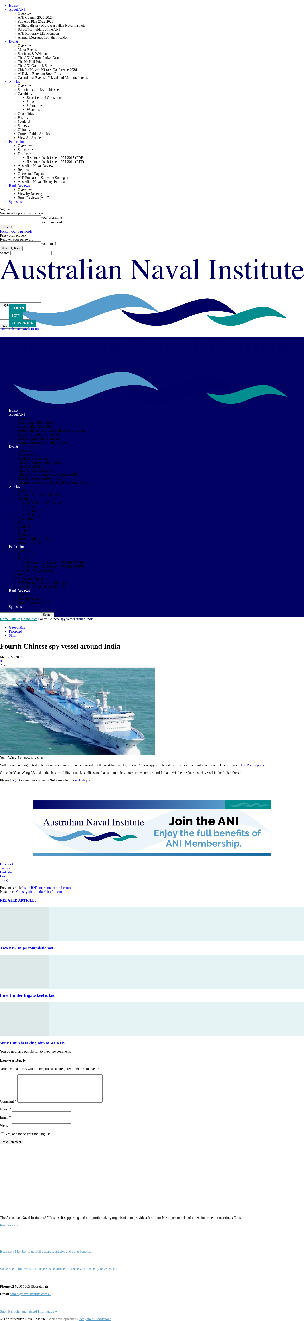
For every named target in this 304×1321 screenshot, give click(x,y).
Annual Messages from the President (43, 37)
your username (51, 217)
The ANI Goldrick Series (35, 65)
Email (5, 1117)
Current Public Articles (34, 134)
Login (18, 308)
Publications (17, 142)
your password (51, 222)
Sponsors (15, 202)
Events (13, 41)
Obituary (24, 129)
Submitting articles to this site (38, 89)
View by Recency (30, 194)
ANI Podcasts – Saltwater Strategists (43, 178)
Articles (14, 81)
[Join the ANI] (152, 828)
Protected (15, 631)
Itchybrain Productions (95, 1319)
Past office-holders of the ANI (39, 29)
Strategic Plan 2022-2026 (35, 21)
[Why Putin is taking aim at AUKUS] (24, 1034)
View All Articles (30, 138)
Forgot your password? (16, 231)
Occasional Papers (31, 174)
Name (5, 1109)
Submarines (35, 105)
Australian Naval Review (35, 166)
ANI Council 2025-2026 (35, 17)
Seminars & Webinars (33, 53)
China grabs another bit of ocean (39, 892)
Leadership (25, 121)
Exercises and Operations (44, 97)
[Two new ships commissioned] (24, 939)
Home (13, 5)
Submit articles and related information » (28, 1311)
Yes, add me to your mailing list (27, 1134)
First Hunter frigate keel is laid (28, 995)
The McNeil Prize (30, 61)
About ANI (17, 9)
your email (48, 243)
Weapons (33, 109)
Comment (8, 1101)
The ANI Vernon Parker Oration (40, 57)
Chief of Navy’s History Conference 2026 (47, 69)
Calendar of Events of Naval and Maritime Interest (53, 77)
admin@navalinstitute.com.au (30, 1294)
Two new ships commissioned (26, 948)
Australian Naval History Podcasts (42, 182)
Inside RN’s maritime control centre (46, 888)
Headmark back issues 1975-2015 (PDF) (55, 158)
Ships (30, 101)
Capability (25, 93)
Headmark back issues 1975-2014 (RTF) (55, 162)
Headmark (25, 154)
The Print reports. (252, 765)
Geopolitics (26, 113)
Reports (23, 170)
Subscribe (23, 323)
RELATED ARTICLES (18, 900)
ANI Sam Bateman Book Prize (39, 73)
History (23, 117)
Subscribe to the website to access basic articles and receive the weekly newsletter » (58, 1269)
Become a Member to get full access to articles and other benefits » (46, 1251)
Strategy (23, 125)
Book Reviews (19, 186)
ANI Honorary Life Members (38, 33)
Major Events (27, 49)
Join (16, 316)
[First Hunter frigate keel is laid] (24, 987)
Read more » (9, 1225)
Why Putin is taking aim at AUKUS (32, 1043)
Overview (25, 13)
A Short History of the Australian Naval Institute (51, 25)
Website (5, 1125)
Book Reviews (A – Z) (34, 198)
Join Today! (80, 780)
